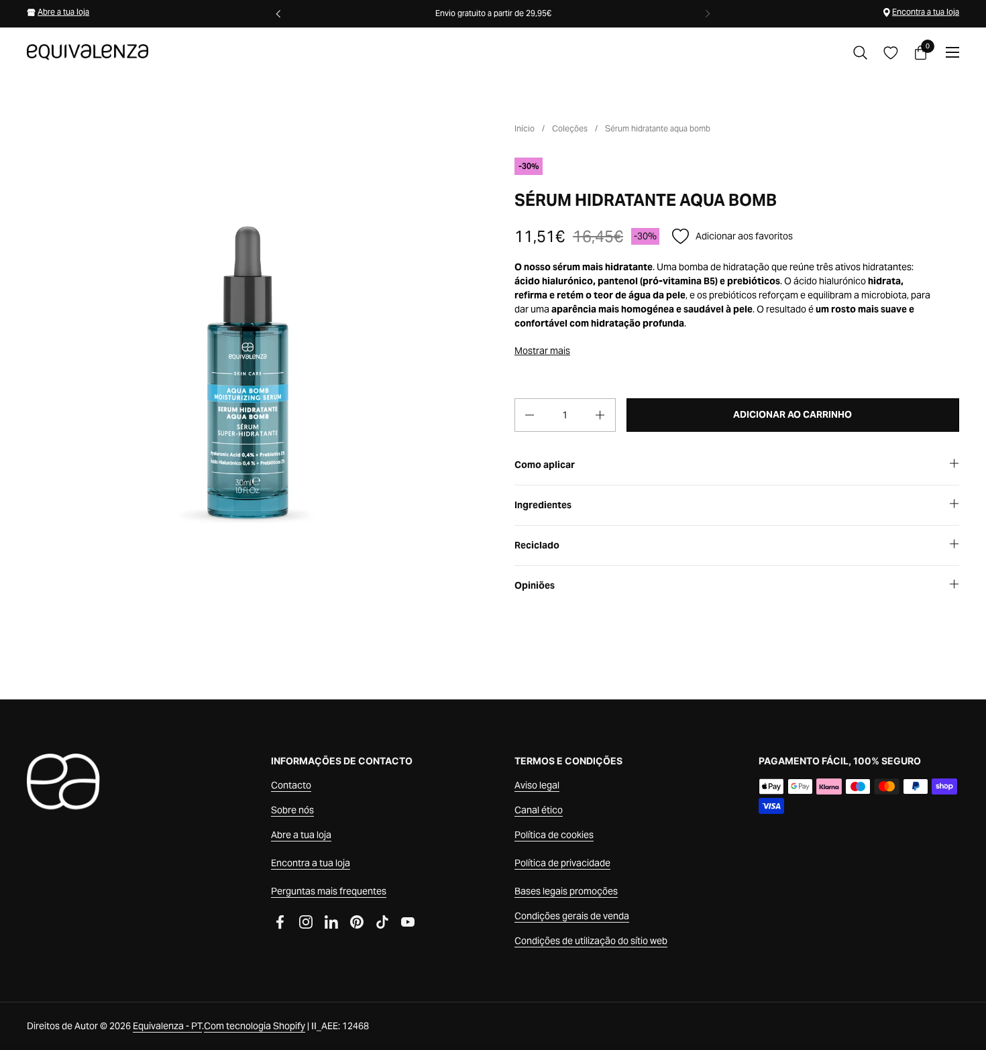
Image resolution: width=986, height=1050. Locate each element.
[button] (860, 52)
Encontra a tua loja (925, 11)
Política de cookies (554, 835)
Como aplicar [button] (544, 465)
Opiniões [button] (534, 585)
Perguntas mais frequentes (328, 891)
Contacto (291, 785)
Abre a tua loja (63, 11)
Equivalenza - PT (167, 1026)
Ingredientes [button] (542, 505)
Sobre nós (292, 810)
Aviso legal (536, 785)
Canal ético (538, 810)
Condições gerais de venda (571, 916)
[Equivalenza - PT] (87, 52)
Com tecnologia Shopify (254, 1026)
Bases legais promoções (566, 891)
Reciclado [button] (536, 545)
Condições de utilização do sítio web (590, 941)
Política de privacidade (562, 863)
